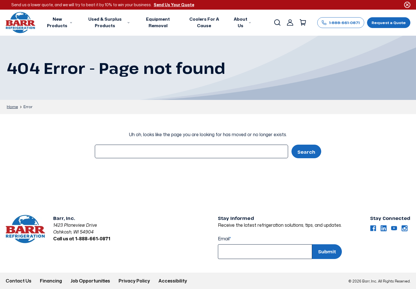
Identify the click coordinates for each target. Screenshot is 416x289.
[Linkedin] (384, 228)
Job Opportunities (90, 281)
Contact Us (18, 281)
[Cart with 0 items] (302, 23)
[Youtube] (394, 228)
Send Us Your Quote (174, 4)
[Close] (407, 5)
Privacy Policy (134, 281)
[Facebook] (373, 228)
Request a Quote (389, 22)
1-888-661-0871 (344, 22)
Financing (51, 281)
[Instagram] (405, 228)
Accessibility (172, 281)
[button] (59, 23)
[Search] (277, 23)
